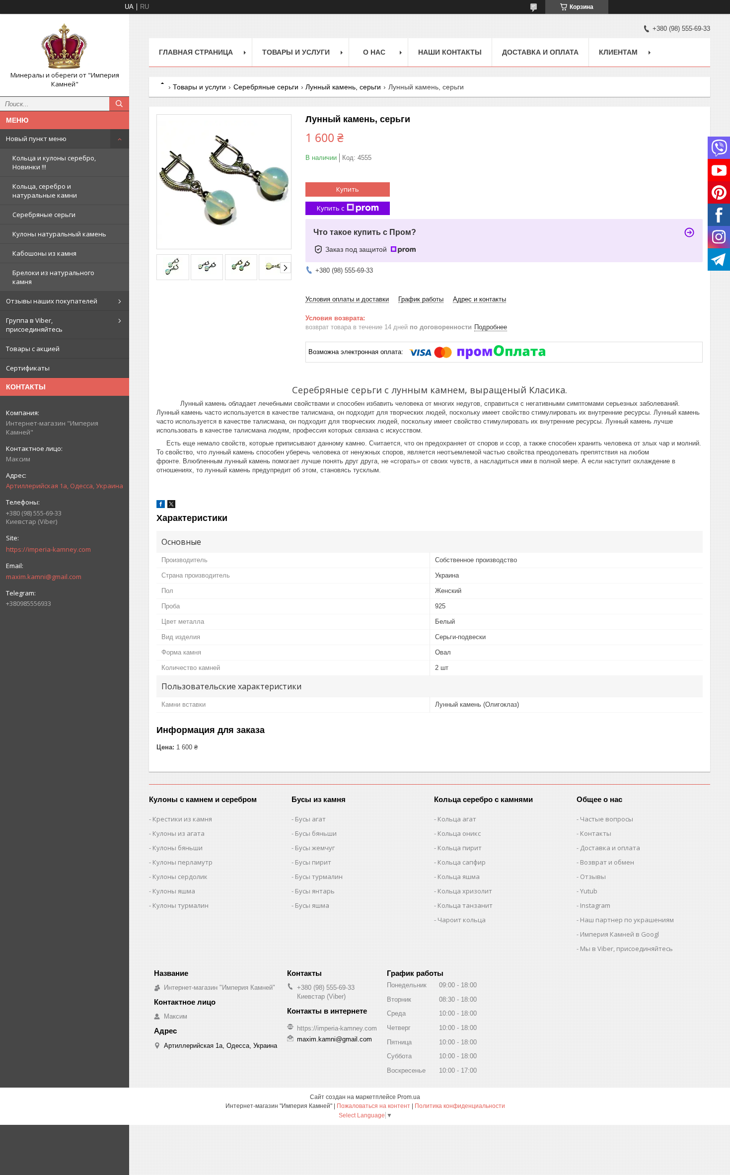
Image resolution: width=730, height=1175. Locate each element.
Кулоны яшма (173, 890)
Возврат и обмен (607, 862)
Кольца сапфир (462, 862)
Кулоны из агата (178, 833)
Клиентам (618, 52)
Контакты (595, 833)
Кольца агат (457, 818)
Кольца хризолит (465, 890)
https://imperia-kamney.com (48, 549)
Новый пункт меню (36, 138)
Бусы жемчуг (315, 847)
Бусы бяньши (316, 833)
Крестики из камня (182, 818)
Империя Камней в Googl (619, 934)
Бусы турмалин (319, 876)
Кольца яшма (459, 876)
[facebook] (160, 506)
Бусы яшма (312, 905)
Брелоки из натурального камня (53, 277)
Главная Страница (196, 52)
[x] (171, 506)
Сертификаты (28, 368)
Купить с (330, 208)
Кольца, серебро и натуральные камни (44, 191)
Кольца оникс (459, 833)
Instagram (595, 905)
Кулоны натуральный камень (59, 233)
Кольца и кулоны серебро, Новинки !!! (54, 162)
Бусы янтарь (315, 890)
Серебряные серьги (43, 214)
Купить (347, 189)
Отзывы (593, 876)
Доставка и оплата (540, 52)
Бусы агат (310, 818)
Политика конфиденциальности (460, 1105)
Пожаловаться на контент (373, 1105)
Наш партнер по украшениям (627, 919)
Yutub (588, 890)
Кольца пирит (460, 847)
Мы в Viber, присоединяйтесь (626, 948)
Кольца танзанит (465, 905)
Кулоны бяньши (177, 847)
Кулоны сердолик (180, 876)
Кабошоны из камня (44, 253)
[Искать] (119, 103)
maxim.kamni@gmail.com (43, 576)
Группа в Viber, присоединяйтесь (34, 325)
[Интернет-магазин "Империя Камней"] (64, 46)
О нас (374, 52)
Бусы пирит (313, 862)
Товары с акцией (33, 348)
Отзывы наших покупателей (51, 300)
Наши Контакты (450, 52)
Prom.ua (408, 1097)
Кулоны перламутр (182, 862)
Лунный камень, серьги (343, 87)
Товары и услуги (296, 52)
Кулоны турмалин (180, 905)
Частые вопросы (606, 818)
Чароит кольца (462, 919)
